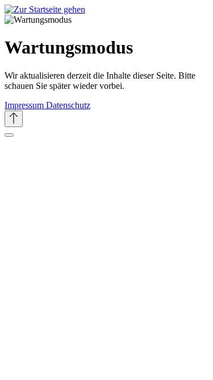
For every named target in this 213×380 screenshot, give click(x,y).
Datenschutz (68, 105)
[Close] (9, 135)
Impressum (25, 105)
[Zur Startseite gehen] (45, 9)
